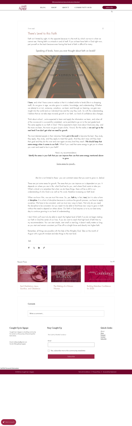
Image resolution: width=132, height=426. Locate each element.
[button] (109, 7)
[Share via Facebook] (29, 248)
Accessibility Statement (109, 372)
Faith (29, 241)
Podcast (103, 335)
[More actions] (103, 28)
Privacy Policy (96, 372)
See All (112, 262)
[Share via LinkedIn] (39, 248)
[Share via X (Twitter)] (34, 248)
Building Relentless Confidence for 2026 (99, 287)
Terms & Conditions (84, 372)
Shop (102, 333)
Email (49, 341)
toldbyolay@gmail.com (20, 342)
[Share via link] (44, 248)
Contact (103, 337)
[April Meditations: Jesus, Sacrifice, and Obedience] (32, 273)
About (102, 331)
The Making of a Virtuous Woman (63, 287)
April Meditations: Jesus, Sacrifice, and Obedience (30, 287)
